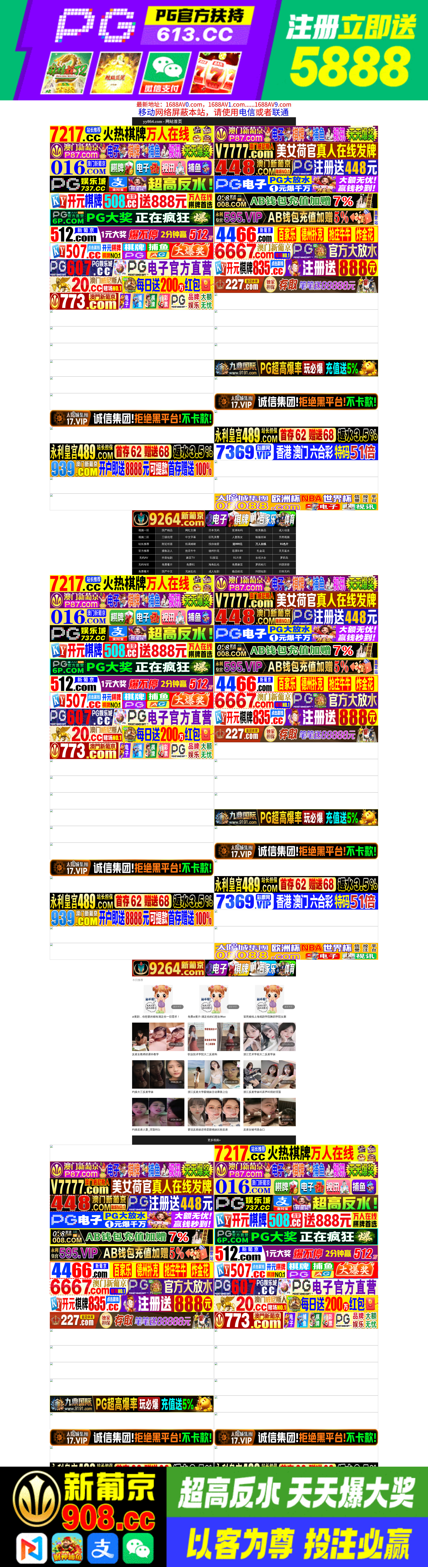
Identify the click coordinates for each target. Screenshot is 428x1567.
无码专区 (143, 564)
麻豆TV (190, 557)
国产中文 (167, 571)
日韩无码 (284, 571)
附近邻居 (167, 544)
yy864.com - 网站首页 (162, 121)
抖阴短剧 (260, 571)
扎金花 (261, 550)
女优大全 (260, 557)
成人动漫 (284, 530)
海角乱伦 (214, 564)
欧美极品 (260, 530)
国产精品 (167, 530)
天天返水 (284, 550)
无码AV (143, 557)
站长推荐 (143, 544)
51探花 (214, 557)
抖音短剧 (167, 557)
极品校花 (237, 571)
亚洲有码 (237, 530)
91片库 (237, 557)
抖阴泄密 (284, 564)
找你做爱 (214, 544)
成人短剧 (214, 571)
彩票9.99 (237, 550)
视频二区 (143, 537)
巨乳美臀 (214, 537)
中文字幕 (190, 537)
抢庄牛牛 (190, 550)
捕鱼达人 (167, 550)
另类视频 (284, 537)
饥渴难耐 (190, 544)
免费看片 (167, 564)
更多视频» (214, 1140)
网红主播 (190, 530)
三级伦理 (167, 537)
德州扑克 (214, 550)
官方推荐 (143, 550)
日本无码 (214, 530)
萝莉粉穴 (260, 564)
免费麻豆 (237, 564)
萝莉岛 (284, 557)
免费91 (190, 564)
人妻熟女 (237, 537)
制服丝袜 (260, 537)
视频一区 (143, 530)
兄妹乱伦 (190, 571)
